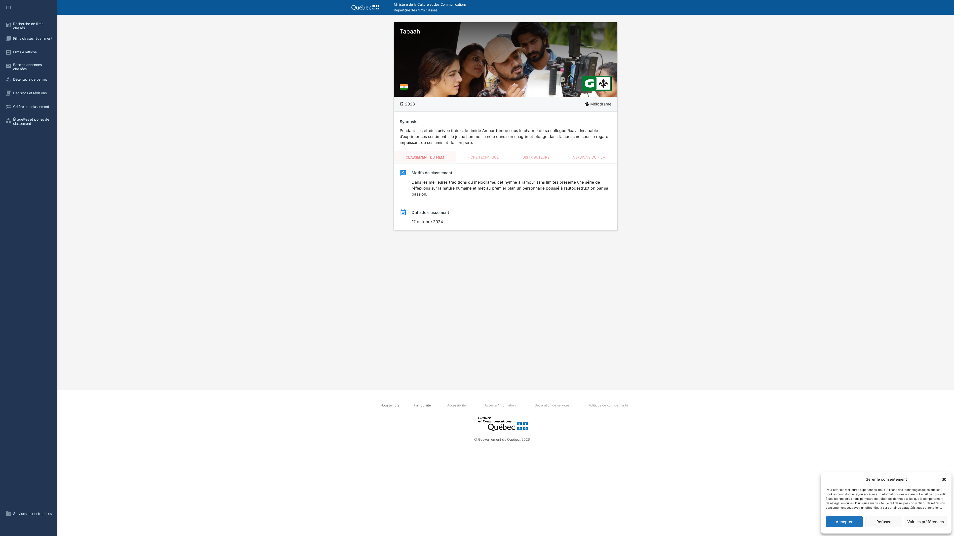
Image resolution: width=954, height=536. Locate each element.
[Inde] (405, 87)
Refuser (883, 521)
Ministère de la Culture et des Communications (430, 4)
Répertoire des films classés (415, 10)
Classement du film (425, 157)
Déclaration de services (552, 405)
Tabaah (410, 31)
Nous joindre (389, 405)
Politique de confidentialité (608, 405)
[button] (944, 479)
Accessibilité (456, 405)
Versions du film (589, 157)
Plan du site (422, 405)
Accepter (844, 521)
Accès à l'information (500, 405)
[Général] (589, 83)
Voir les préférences (925, 521)
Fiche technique (483, 157)
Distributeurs (536, 157)
